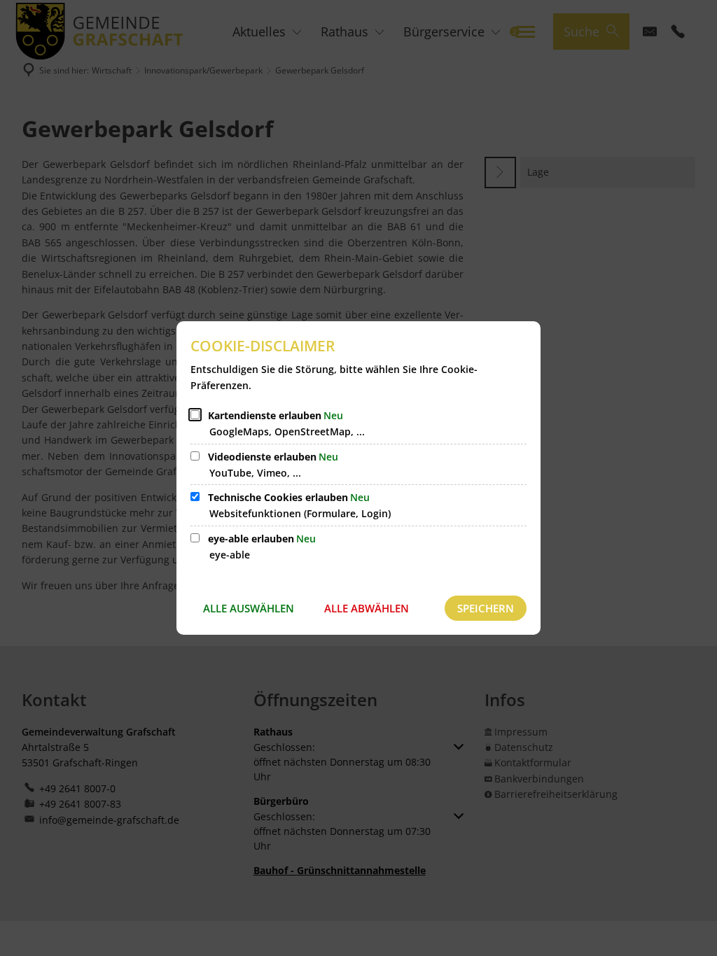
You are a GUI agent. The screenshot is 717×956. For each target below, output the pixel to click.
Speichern (485, 608)
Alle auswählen (248, 608)
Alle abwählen (366, 608)
